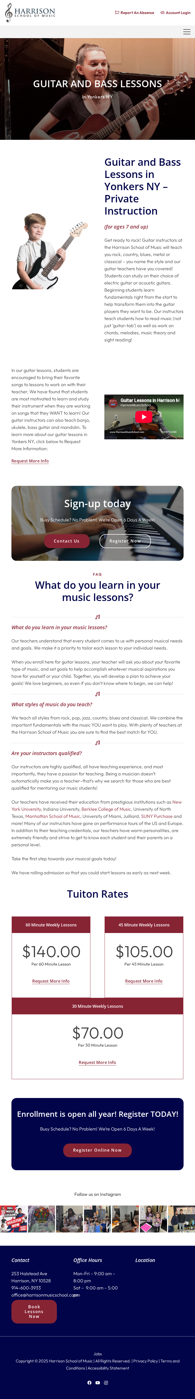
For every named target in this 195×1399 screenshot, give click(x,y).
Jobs (97, 1353)
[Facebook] (89, 1383)
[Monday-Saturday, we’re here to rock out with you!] (125, 1219)
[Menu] (187, 31)
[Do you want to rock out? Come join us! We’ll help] (69, 1219)
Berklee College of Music (106, 809)
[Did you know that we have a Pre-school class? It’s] (97, 1219)
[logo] (30, 13)
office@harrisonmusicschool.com (44, 1295)
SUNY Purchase (157, 816)
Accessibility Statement (108, 1368)
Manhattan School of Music (52, 816)
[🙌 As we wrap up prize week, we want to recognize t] (153, 1219)
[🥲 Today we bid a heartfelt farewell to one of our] (181, 1219)
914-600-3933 (26, 1288)
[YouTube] (97, 1383)
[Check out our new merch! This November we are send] (41, 1219)
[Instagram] (106, 1383)
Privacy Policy (145, 1360)
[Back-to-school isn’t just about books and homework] (13, 1219)
